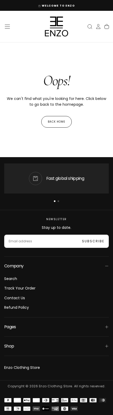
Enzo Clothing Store (22, 367)
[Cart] (107, 26)
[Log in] (98, 26)
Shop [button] (9, 346)
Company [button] (14, 266)
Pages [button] (10, 327)
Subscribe (93, 241)
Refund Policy (16, 307)
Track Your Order (19, 288)
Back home (56, 122)
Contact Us (14, 298)
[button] (7, 26)
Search (10, 278)
